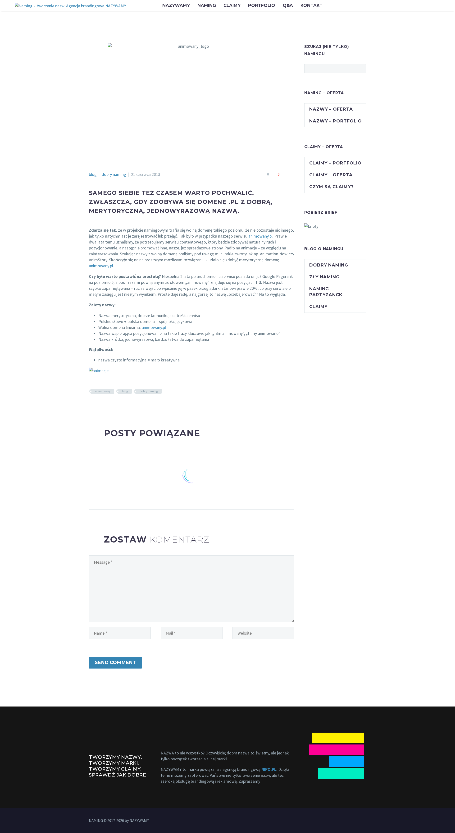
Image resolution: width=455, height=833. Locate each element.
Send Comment (115, 662)
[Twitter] (99, 405)
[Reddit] (127, 405)
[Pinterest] (106, 405)
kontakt (311, 5)
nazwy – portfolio (335, 121)
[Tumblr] (113, 405)
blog (93, 174)
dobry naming (114, 174)
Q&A (288, 5)
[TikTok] (365, 821)
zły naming (324, 277)
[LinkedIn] (120, 405)
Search (361, 68)
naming (206, 5)
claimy (232, 5)
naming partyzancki (326, 291)
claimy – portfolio (335, 163)
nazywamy (176, 5)
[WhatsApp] (358, 821)
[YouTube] (352, 821)
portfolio (261, 5)
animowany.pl (260, 236)
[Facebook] (92, 405)
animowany (102, 391)
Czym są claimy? (331, 186)
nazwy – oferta (331, 109)
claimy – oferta (331, 175)
